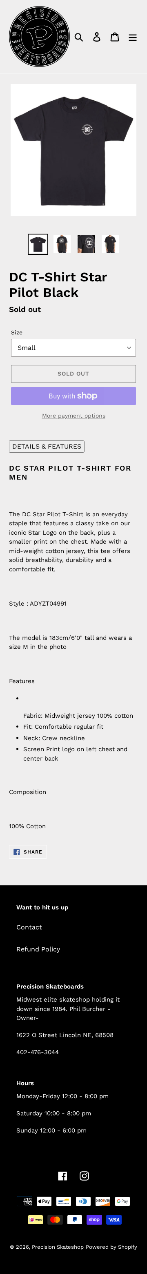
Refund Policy (38, 949)
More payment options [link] (73, 415)
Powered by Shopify (111, 1247)
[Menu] (133, 36)
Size (16, 332)
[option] (38, 244)
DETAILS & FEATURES (46, 446)
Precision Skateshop (58, 1247)
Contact (29, 927)
